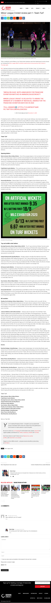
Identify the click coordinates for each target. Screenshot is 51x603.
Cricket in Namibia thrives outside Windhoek (40, 464)
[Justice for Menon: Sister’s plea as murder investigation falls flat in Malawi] (5, 488)
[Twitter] (36, 3)
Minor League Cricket (9, 448)
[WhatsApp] (8, 18)
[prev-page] (2, 501)
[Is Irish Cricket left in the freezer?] (45, 488)
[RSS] (44, 1)
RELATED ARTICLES (6, 482)
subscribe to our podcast (15, 437)
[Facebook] (36, 1)
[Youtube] (38, 3)
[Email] (17, 18)
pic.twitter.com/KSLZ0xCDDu (15, 109)
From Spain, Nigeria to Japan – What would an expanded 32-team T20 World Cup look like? (35, 494)
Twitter (21, 432)
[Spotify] (46, 1)
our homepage (16, 430)
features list (26, 436)
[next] (32, 2)
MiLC (2, 68)
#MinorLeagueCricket (31, 94)
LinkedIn (30, 432)
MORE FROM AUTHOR (20, 482)
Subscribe (42, 586)
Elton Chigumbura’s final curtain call (8, 464)
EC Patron (7, 443)
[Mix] (20, 18)
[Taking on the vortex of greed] (25, 488)
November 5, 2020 (32, 113)
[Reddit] (42, 1)
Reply (10, 532)
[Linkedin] (40, 1)
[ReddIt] (14, 18)
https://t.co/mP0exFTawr (28, 107)
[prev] (30, 2)
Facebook (25, 432)
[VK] (23, 18)
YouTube (37, 432)
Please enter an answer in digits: (8, 562)
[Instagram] (38, 1)
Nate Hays (4, 15)
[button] (49, 8)
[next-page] (4, 501)
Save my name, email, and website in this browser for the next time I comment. (19, 559)
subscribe (36, 430)
